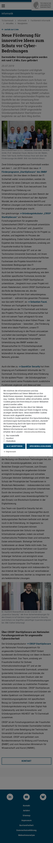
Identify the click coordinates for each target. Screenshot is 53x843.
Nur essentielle (12, 435)
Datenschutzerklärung (35, 432)
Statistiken (11, 441)
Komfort (10, 438)
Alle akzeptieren (14, 446)
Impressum (11, 451)
